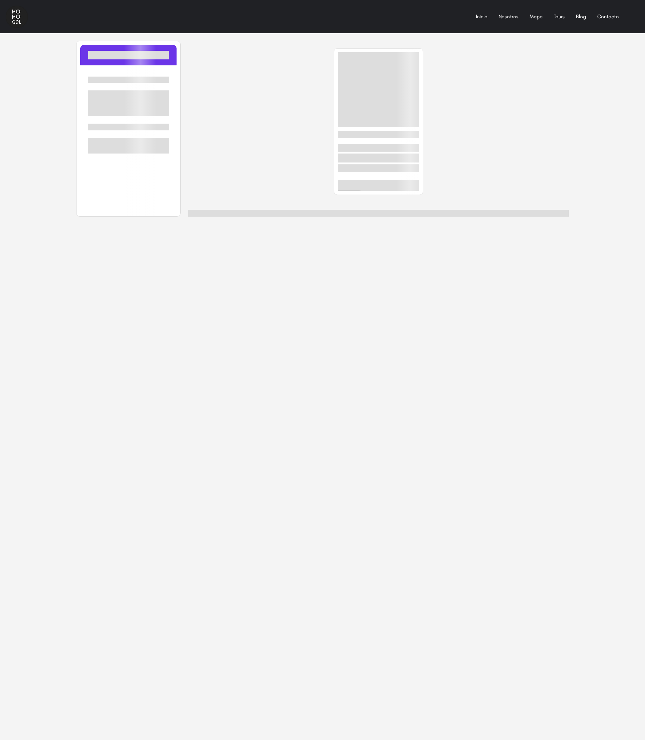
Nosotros (508, 16)
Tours (559, 16)
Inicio (481, 16)
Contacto (608, 16)
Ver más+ (128, 110)
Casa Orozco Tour (363, 134)
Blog (581, 16)
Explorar (406, 185)
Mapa (536, 16)
